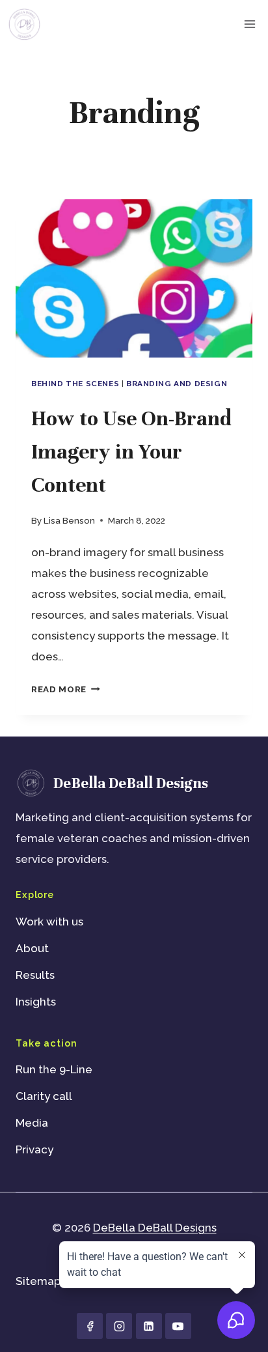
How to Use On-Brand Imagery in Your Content (131, 452)
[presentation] (134, 278)
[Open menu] (249, 24)
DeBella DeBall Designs (155, 1227)
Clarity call (44, 1096)
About (32, 948)
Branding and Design (176, 383)
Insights (36, 1001)
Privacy (34, 1149)
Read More (65, 689)
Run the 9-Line (54, 1069)
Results (35, 974)
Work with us (49, 921)
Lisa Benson (69, 520)
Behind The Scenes (75, 383)
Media (32, 1122)
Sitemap (38, 1281)
